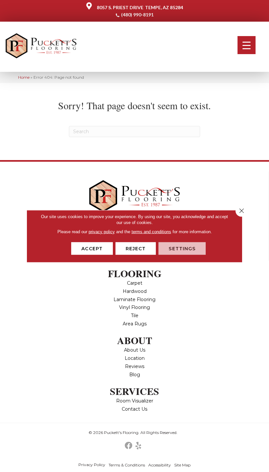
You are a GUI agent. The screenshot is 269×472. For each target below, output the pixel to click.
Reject (136, 248)
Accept (92, 248)
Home (24, 77)
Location (135, 358)
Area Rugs (135, 324)
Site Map (182, 464)
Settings (182, 248)
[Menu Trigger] (247, 45)
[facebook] (128, 446)
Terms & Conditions (127, 464)
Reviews (134, 366)
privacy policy (102, 231)
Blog (134, 375)
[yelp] (138, 446)
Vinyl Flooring (134, 307)
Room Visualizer (134, 401)
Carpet (134, 283)
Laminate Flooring (134, 299)
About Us (134, 350)
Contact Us (134, 409)
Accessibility (159, 464)
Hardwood (135, 291)
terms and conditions (151, 231)
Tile (134, 315)
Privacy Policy (91, 464)
